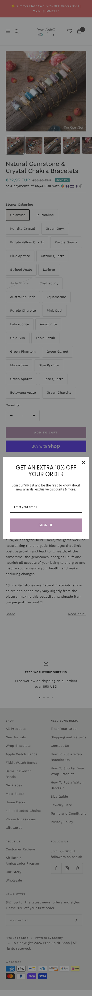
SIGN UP (46, 525)
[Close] (83, 462)
